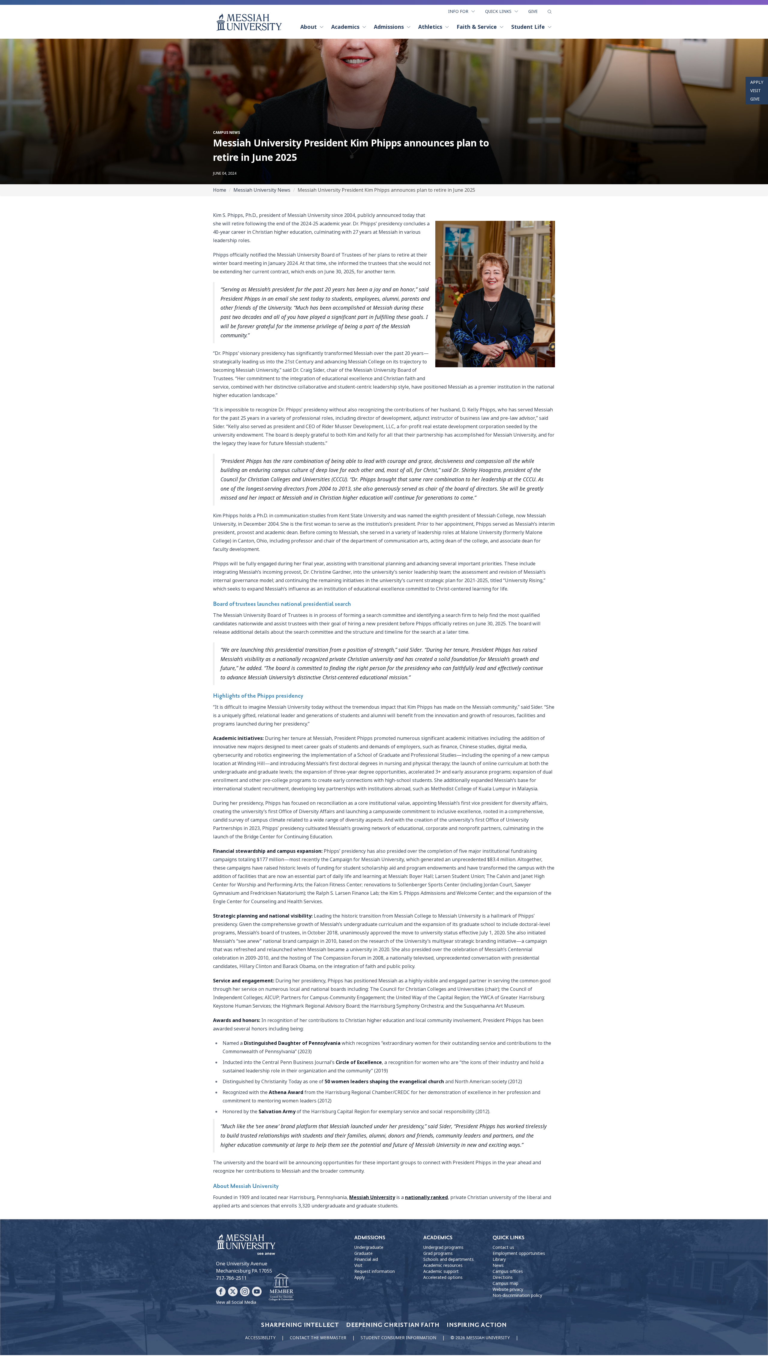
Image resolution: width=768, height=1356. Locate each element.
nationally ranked (426, 1197)
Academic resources (443, 1265)
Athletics (430, 27)
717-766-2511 (231, 1278)
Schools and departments (448, 1259)
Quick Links (498, 11)
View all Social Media (236, 1302)
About (308, 27)
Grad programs (438, 1253)
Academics (345, 27)
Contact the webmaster (318, 1338)
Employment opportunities (519, 1253)
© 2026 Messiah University (480, 1338)
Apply (756, 82)
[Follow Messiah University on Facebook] (221, 1291)
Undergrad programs (443, 1247)
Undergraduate (368, 1247)
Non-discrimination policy (517, 1295)
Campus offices (508, 1271)
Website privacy (508, 1289)
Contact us (503, 1247)
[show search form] (549, 11)
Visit (755, 91)
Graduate (363, 1253)
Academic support (441, 1271)
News (498, 1265)
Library (499, 1259)
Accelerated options (443, 1277)
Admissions (389, 27)
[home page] (249, 22)
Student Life (528, 27)
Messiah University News (261, 190)
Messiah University (372, 1197)
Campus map (505, 1283)
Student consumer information (398, 1338)
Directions (503, 1277)
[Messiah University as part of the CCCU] (281, 1287)
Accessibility (260, 1338)
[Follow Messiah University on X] (233, 1291)
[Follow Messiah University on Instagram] (245, 1291)
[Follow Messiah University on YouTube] (257, 1291)
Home (219, 190)
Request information (374, 1271)
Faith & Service (477, 27)
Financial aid (366, 1259)
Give (533, 11)
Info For (458, 11)
